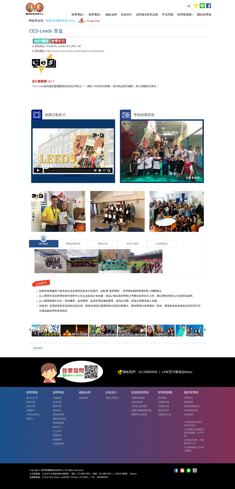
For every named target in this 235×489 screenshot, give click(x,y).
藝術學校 (30, 402)
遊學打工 (57, 427)
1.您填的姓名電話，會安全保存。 (194, 424)
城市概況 (43, 243)
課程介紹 (102, 243)
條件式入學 (32, 398)
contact (195, 5)
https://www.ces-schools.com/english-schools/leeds (75, 51)
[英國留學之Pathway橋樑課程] (103, 330)
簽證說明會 (137, 402)
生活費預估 (162, 243)
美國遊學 (57, 435)
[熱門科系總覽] (74, 330)
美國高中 (30, 410)
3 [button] (193, 178)
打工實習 (57, 431)
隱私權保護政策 (192, 406)
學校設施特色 (73, 243)
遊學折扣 (57, 410)
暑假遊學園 (58, 414)
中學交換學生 (33, 414)
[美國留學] (189, 330)
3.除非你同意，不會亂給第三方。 (194, 441)
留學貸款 (162, 398)
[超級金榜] (45, 330)
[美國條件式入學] (161, 330)
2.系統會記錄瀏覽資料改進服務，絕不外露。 (194, 432)
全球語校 (57, 402)
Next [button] (205, 329)
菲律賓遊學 (58, 443)
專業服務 (188, 402)
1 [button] (187, 178)
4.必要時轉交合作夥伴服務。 (194, 449)
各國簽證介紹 (164, 414)
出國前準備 (163, 402)
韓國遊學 (57, 439)
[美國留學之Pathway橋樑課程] (132, 330)
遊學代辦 (57, 406)
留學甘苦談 (163, 410)
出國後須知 (163, 406)
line (202, 5)
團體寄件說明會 (139, 414)
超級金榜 (83, 398)
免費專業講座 (138, 398)
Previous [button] (30, 329)
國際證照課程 (59, 418)
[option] (162, 151)
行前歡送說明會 (139, 406)
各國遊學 (57, 398)
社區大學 (30, 406)
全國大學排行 (112, 398)
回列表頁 (38, 348)
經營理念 (188, 398)
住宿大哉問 (132, 243)
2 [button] (190, 178)
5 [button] (198, 178)
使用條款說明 (191, 410)
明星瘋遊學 (58, 423)
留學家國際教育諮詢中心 (34, 9)
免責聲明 (188, 414)
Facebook (208, 5)
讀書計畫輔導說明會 (142, 410)
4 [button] (195, 178)
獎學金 (29, 418)
